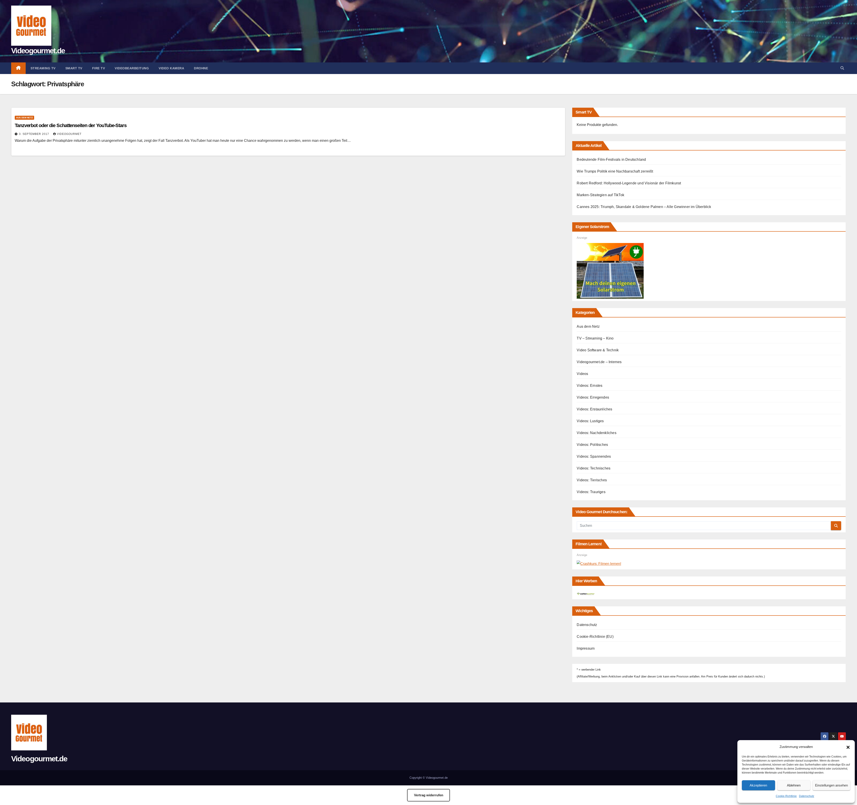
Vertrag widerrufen (428, 795)
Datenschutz (806, 796)
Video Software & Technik (598, 350)
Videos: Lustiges (590, 421)
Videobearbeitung (132, 68)
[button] (848, 747)
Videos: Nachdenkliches (596, 433)
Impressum (586, 648)
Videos (582, 374)
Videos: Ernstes (589, 385)
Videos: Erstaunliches (594, 409)
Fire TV (98, 68)
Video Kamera (171, 68)
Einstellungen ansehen (831, 785)
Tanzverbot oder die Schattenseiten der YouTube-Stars (71, 125)
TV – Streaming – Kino (595, 338)
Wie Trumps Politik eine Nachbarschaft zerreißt (615, 171)
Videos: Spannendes (594, 456)
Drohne (201, 68)
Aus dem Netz (24, 117)
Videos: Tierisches (592, 480)
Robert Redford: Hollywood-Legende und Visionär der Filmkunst (629, 183)
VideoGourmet (69, 134)
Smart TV (73, 68)
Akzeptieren (758, 785)
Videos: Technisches (593, 468)
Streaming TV (43, 68)
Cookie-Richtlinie (786, 796)
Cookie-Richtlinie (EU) (595, 636)
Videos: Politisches (592, 445)
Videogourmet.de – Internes (599, 362)
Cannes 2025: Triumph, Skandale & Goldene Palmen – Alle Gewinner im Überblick (644, 207)
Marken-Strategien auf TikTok (600, 195)
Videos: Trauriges (591, 492)
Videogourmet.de (38, 51)
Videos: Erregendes (593, 397)
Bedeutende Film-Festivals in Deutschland (611, 159)
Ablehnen (794, 785)
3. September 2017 (34, 134)
